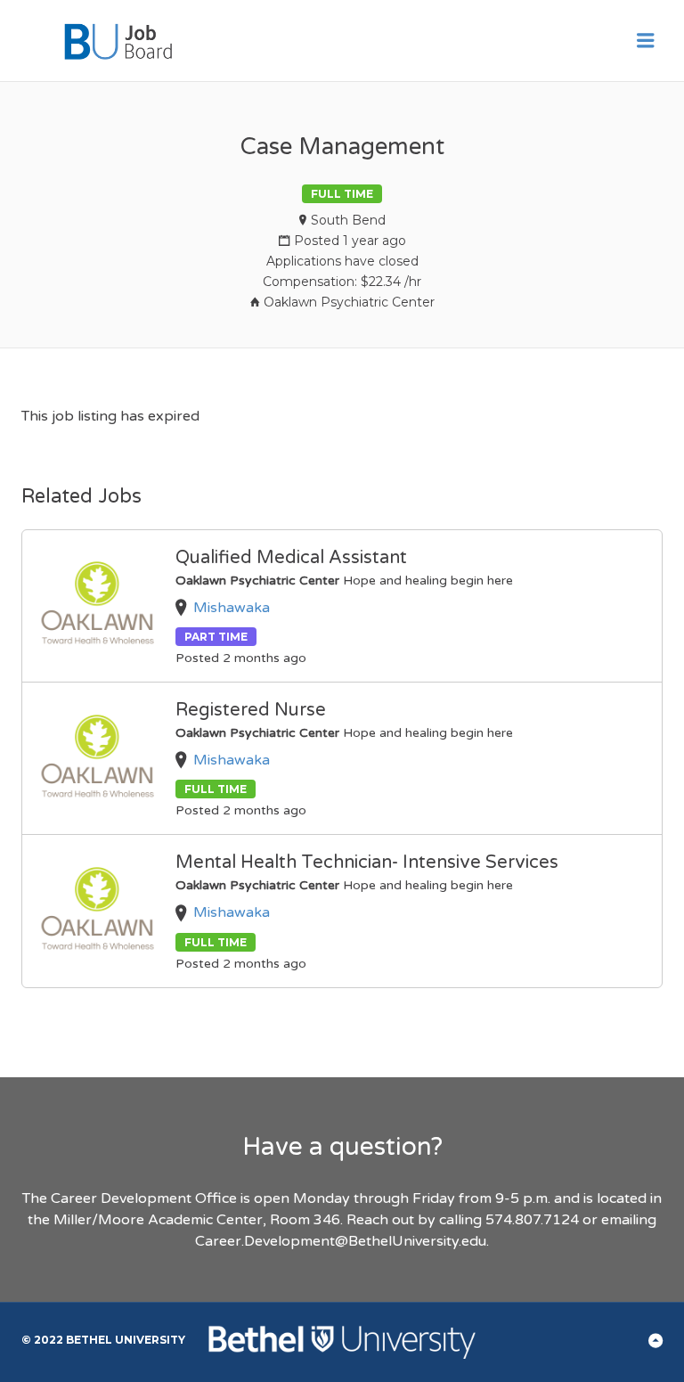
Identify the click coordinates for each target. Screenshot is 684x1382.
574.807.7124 (532, 1220)
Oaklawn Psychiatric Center (349, 302)
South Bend (348, 220)
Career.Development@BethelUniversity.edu (340, 1241)
